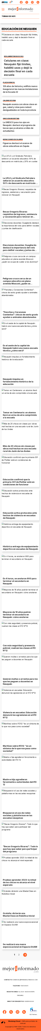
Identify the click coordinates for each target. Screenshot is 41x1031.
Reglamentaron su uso (13, 56)
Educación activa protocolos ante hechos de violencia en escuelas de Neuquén (20, 515)
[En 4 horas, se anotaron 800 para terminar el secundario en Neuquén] (20, 565)
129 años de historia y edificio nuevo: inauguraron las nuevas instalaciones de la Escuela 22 (20, 89)
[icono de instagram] (32, 2)
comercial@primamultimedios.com (20, 980)
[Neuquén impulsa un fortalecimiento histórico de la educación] (20, 366)
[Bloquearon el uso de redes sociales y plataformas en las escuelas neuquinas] (20, 800)
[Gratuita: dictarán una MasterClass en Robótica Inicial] (20, 900)
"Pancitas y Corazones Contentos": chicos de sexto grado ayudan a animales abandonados (20, 314)
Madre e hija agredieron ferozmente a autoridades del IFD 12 (20, 782)
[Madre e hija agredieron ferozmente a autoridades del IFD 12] (20, 766)
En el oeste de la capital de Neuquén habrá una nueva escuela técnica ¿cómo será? (20, 348)
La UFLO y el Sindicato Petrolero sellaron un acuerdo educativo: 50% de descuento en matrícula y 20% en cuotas (20, 182)
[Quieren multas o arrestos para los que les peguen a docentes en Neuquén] (20, 666)
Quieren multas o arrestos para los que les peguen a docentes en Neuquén (20, 681)
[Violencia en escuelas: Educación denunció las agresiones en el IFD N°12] (20, 699)
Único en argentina (11, 118)
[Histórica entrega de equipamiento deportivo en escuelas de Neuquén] (20, 533)
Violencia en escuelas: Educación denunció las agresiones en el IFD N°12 (20, 715)
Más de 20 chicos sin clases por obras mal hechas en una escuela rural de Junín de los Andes (19, 448)
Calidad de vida (9, 100)
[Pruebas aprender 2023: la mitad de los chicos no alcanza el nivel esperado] (20, 867)
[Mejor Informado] (20, 9)
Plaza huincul (9, 82)
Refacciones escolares (13, 139)
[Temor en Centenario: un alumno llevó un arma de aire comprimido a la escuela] (20, 399)
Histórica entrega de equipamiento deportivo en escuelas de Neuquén (20, 547)
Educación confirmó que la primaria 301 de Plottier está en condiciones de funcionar (19, 482)
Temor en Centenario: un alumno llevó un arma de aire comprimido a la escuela (20, 415)
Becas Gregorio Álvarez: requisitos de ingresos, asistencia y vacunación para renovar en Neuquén (20, 215)
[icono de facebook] (21, 2)
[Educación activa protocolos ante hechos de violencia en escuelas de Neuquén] (20, 500)
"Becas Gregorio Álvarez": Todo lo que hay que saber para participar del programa (20, 849)
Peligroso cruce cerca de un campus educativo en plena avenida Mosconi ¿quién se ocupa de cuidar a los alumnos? (19, 282)
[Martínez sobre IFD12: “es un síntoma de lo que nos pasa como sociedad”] (20, 733)
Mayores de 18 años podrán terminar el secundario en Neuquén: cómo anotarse (17, 614)
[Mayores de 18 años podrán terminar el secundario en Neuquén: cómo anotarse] (20, 599)
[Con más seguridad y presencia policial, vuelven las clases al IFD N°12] (20, 632)
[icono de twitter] (26, 2)
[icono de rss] (38, 2)
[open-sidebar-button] (3, 9)
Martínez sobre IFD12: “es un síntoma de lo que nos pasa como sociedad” (19, 748)
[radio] (5, 2)
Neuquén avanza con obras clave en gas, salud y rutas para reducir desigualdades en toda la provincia (20, 107)
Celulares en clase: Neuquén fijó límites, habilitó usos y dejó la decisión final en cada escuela (18, 68)
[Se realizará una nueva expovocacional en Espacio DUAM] (20, 931)
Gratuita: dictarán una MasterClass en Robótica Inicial (19, 914)
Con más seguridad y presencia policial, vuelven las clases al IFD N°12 (19, 648)
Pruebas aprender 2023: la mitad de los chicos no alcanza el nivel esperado (19, 882)
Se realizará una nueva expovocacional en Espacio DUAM (20, 945)
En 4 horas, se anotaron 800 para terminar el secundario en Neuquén (19, 581)
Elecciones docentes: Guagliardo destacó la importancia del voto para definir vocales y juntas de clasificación (19, 249)
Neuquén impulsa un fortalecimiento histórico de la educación (18, 381)
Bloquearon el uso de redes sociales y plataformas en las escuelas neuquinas (17, 815)
